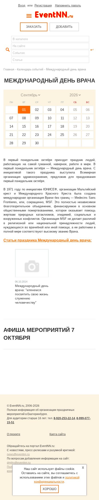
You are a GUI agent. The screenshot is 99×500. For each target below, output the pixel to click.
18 (62, 126)
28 (11, 143)
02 (37, 110)
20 (88, 126)
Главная (8, 69)
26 (75, 135)
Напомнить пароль (68, 5)
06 (88, 110)
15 (24, 126)
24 (49, 135)
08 (24, 118)
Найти (7, 50)
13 (88, 118)
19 (75, 126)
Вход (21, 5)
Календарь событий (30, 69)
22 (24, 135)
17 (49, 126)
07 (11, 118)
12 (75, 118)
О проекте (13, 434)
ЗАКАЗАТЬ (33, 26)
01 (24, 110)
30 (37, 143)
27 (88, 135)
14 (11, 126)
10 (49, 118)
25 (62, 135)
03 (49, 110)
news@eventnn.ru (18, 454)
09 (37, 118)
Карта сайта (58, 434)
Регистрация (43, 5)
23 (37, 135)
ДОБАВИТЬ (64, 26)
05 (75, 110)
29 (24, 143)
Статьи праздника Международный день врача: (47, 240)
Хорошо (49, 489)
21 (11, 135)
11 (62, 118)
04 (62, 110)
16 (37, 126)
